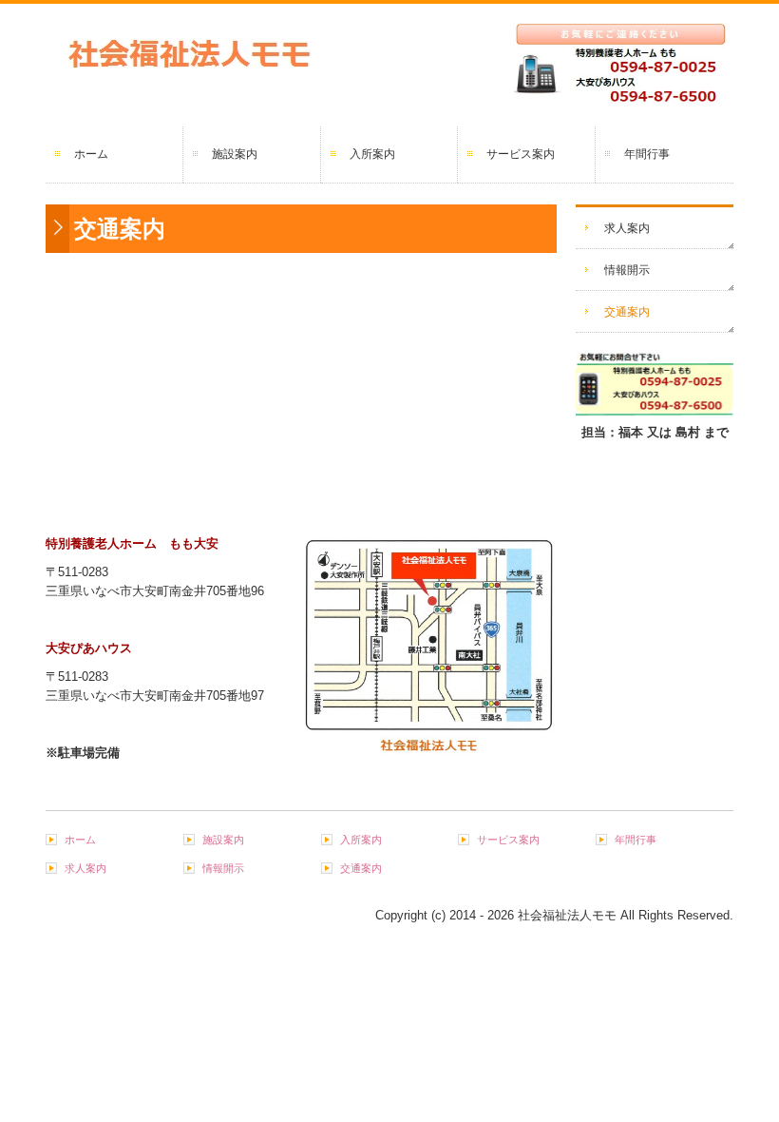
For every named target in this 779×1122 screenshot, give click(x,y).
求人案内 (627, 228)
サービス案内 (520, 154)
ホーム (91, 154)
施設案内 (234, 154)
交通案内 (627, 312)
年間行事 (647, 154)
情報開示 (627, 270)
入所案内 (372, 154)
